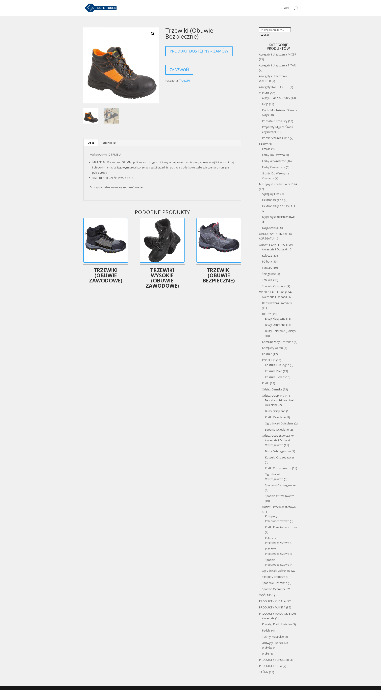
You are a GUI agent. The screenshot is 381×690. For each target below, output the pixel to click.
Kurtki (265, 383)
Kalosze (267, 255)
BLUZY (266, 314)
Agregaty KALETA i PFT (274, 87)
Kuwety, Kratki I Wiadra (277, 624)
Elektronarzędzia (272, 200)
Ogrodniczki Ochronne (276, 570)
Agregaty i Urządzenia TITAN (277, 65)
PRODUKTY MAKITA (272, 607)
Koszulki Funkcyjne (277, 365)
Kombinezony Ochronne (277, 342)
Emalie (266, 149)
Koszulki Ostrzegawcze (279, 457)
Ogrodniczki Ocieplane (279, 423)
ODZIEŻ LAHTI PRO (271, 292)
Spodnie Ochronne (274, 589)
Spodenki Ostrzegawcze (280, 485)
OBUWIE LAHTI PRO (272, 244)
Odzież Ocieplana (273, 395)
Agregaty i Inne (271, 194)
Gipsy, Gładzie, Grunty (276, 98)
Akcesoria (268, 618)
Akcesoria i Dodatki (274, 249)
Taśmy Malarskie (273, 636)
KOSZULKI (268, 360)
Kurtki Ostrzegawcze (278, 468)
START (285, 8)
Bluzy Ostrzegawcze (278, 451)
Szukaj (265, 34)
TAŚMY (263, 672)
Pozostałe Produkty (274, 121)
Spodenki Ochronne (274, 583)
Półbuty (267, 261)
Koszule (267, 354)
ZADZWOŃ (179, 69)
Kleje (265, 104)
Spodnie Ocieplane (277, 429)
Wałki (265, 653)
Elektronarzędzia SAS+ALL (279, 206)
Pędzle (266, 630)
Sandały (267, 268)
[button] (152, 33)
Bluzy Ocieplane (275, 411)
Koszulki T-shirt (275, 377)
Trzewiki (184, 80)
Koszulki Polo (273, 371)
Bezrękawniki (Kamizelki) (277, 303)
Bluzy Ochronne (275, 325)
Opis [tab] (91, 143)
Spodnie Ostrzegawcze (279, 496)
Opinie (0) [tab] (109, 143)
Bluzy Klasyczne (275, 318)
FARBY (263, 144)
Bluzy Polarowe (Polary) (280, 331)
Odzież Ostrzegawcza (276, 435)
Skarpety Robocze (273, 577)
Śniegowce (269, 274)
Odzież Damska (272, 389)
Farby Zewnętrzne (273, 167)
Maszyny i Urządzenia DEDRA (278, 184)
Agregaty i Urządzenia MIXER (277, 54)
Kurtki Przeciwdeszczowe (281, 527)
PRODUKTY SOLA (270, 666)
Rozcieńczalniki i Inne (275, 138)
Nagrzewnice (270, 228)
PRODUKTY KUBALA (272, 601)
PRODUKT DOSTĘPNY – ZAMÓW (199, 51)
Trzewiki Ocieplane (274, 286)
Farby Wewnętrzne (274, 161)
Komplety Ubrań (272, 348)
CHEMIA (264, 93)
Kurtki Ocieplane (275, 417)
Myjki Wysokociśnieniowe (278, 217)
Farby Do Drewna (273, 155)
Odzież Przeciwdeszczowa (279, 507)
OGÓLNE (265, 595)
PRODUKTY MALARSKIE (274, 613)
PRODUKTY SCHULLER (274, 660)
